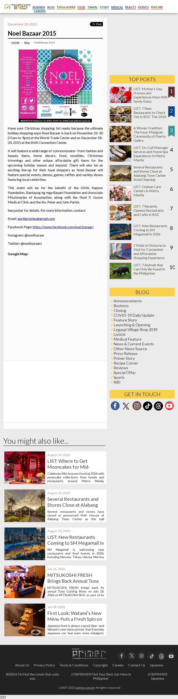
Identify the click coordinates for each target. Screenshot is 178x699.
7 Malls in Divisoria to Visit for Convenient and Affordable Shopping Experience (150, 251)
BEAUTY (130, 7)
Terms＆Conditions (73, 665)
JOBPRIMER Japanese (157, 676)
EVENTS (143, 7)
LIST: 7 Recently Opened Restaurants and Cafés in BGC (149, 210)
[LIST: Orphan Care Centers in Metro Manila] (120, 199)
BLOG (50, 7)
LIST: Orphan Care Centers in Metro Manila (147, 191)
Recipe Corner (126, 363)
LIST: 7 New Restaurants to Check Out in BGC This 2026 (150, 112)
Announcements (128, 300)
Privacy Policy (44, 665)
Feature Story (125, 320)
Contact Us (136, 665)
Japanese (156, 665)
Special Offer (125, 372)
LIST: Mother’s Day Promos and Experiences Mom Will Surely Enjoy (150, 95)
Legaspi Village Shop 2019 (135, 329)
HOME (16, 42)
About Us (22, 665)
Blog (27, 42)
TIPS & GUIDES (66, 7)
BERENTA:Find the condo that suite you (32, 676)
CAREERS (40, 11)
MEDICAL (117, 7)
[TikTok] (147, 410)
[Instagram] (136, 407)
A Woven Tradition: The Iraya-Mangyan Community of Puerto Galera (150, 134)
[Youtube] (169, 407)
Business (121, 305)
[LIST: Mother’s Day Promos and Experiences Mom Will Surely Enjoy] (120, 102)
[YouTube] (171, 656)
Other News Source (130, 348)
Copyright (100, 665)
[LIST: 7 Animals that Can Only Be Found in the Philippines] (120, 278)
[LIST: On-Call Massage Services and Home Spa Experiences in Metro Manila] (120, 160)
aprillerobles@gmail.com (36, 218)
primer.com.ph (85, 687)
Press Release (125, 353)
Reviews (121, 367)
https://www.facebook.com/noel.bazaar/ (63, 227)
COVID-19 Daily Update (134, 315)
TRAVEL (92, 7)
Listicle (120, 334)
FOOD (81, 7)
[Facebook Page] (115, 407)
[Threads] (158, 410)
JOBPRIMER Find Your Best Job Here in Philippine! (101, 676)
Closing (120, 310)
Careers (118, 665)
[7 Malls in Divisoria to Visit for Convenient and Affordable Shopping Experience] (120, 258)
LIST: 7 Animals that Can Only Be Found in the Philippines (149, 269)
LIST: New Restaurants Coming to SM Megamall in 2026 (75, 543)
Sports (119, 377)
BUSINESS (39, 7)
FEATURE (157, 7)
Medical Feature (128, 339)
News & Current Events (134, 343)
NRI (117, 382)
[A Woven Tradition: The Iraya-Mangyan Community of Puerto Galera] (120, 141)
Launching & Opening (132, 324)
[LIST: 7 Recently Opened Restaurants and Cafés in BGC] (120, 219)
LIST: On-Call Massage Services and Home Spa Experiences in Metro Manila (151, 153)
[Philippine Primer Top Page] (16, 12)
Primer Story (124, 358)
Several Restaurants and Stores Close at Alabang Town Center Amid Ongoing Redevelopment (150, 175)
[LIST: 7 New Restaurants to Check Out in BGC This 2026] (120, 121)
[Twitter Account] (126, 410)
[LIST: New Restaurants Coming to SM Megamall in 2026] (120, 238)
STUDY (104, 7)
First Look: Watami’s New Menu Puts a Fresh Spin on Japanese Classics (74, 619)
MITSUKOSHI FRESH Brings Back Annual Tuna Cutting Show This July (73, 581)
